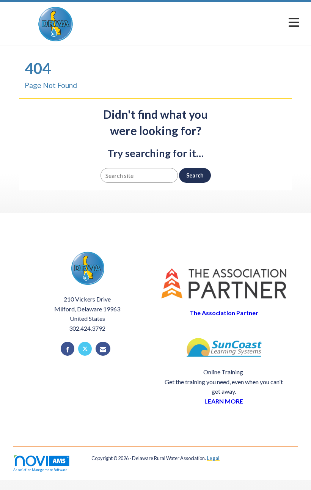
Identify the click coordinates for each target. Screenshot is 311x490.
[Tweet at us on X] (85, 349)
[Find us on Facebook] (67, 349)
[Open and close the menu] (204, 22)
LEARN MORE (223, 401)
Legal (213, 458)
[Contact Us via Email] (103, 349)
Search (195, 175)
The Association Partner (224, 312)
